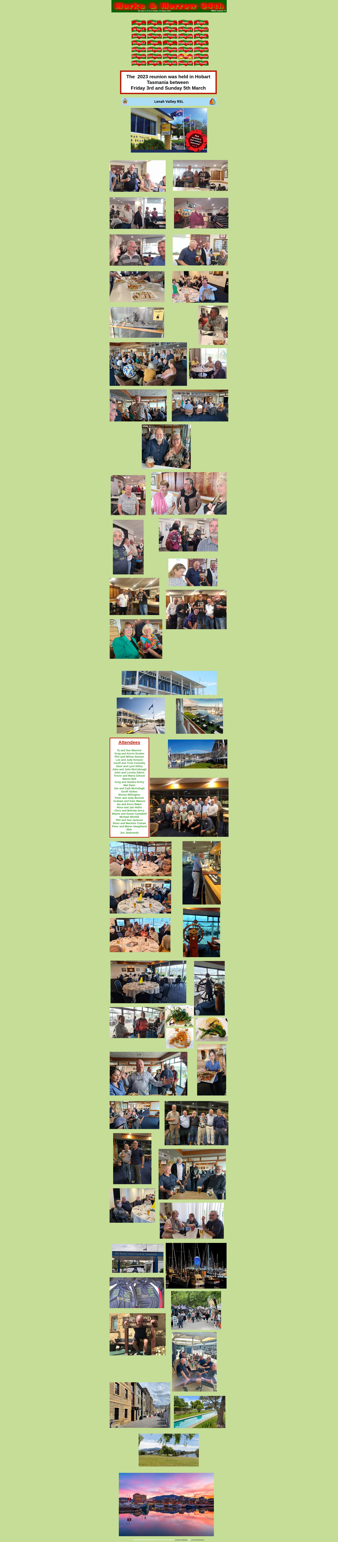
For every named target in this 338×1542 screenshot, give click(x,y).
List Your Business (197, 1540)
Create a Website (181, 1540)
